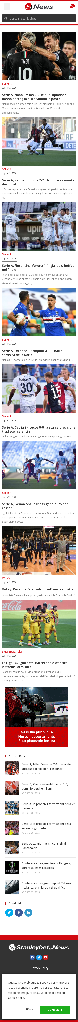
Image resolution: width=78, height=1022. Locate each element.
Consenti (55, 1010)
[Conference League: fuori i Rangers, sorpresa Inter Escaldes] (12, 867)
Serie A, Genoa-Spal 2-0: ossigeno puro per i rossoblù (36, 506)
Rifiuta (29, 1009)
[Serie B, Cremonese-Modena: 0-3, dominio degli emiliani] (12, 788)
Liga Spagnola (12, 651)
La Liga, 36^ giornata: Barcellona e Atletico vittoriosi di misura (35, 665)
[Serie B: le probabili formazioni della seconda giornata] (12, 828)
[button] (7, 6)
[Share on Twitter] (9, 913)
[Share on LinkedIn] (28, 913)
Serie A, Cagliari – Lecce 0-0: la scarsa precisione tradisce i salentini (39, 429)
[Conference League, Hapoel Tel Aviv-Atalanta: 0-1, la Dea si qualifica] (12, 887)
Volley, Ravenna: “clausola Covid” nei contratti (37, 589)
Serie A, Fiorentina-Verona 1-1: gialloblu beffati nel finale (38, 267)
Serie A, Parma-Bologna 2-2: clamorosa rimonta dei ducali (38, 182)
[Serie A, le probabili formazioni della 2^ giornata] (12, 808)
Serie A (6, 83)
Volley (6, 578)
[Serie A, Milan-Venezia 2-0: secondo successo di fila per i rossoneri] (12, 768)
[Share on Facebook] (19, 913)
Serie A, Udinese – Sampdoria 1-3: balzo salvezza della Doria (32, 353)
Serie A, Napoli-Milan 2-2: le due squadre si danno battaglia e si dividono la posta (34, 97)
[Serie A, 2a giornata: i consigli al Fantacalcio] (12, 847)
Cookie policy (16, 998)
